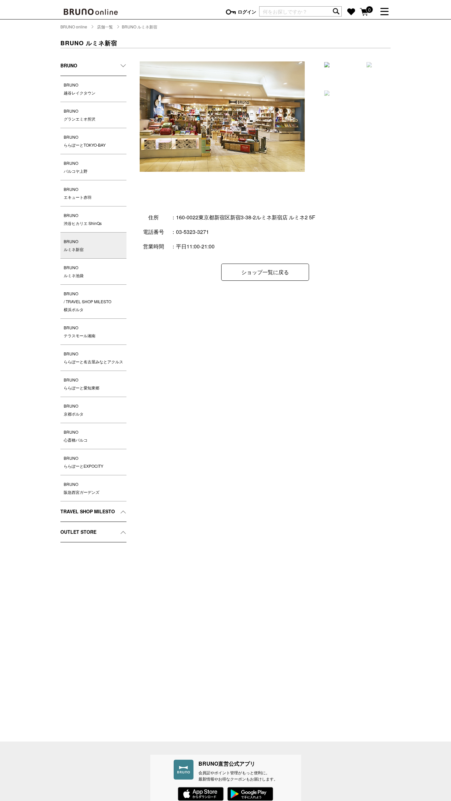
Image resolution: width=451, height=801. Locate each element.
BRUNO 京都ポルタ (74, 410)
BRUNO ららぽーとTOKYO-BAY (85, 141)
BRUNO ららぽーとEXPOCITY (83, 462)
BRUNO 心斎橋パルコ (75, 436)
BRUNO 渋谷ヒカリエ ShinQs (83, 219)
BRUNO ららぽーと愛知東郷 (81, 383)
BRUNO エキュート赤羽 (77, 193)
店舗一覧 (105, 26)
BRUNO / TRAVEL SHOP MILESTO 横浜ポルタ (87, 301)
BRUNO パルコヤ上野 (75, 167)
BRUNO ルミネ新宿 (74, 245)
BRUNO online (73, 26)
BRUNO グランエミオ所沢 (79, 115)
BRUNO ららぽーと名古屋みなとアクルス (93, 357)
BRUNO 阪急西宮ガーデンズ (81, 488)
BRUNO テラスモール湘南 (79, 331)
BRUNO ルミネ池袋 (74, 271)
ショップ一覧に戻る (265, 272)
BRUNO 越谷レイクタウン (79, 88)
